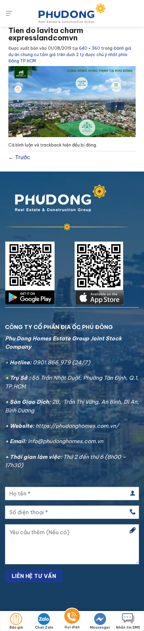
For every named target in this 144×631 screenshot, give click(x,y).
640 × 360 (89, 48)
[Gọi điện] (72, 617)
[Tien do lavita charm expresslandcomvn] (72, 101)
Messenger (100, 627)
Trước (19, 157)
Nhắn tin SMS (128, 627)
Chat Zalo (44, 627)
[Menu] (9, 13)
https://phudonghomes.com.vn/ (77, 425)
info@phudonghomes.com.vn (65, 441)
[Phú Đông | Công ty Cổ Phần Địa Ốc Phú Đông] (72, 13)
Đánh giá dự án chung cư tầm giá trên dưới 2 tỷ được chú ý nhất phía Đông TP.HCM (69, 54)
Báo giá (16, 627)
